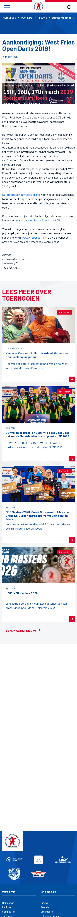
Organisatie (47, 911)
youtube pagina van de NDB (43, 220)
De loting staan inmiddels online (21, 194)
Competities (9, 911)
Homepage (9, 17)
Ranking (6, 907)
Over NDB (27, 17)
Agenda (45, 907)
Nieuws (42, 17)
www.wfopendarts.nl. (35, 237)
